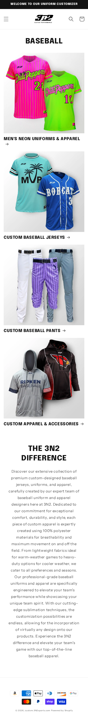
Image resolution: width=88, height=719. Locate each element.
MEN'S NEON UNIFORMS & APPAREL (42, 139)
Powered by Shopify (62, 710)
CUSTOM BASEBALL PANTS (32, 331)
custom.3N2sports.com (37, 710)
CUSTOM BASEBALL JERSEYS (34, 238)
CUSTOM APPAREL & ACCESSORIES (41, 424)
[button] (6, 19)
